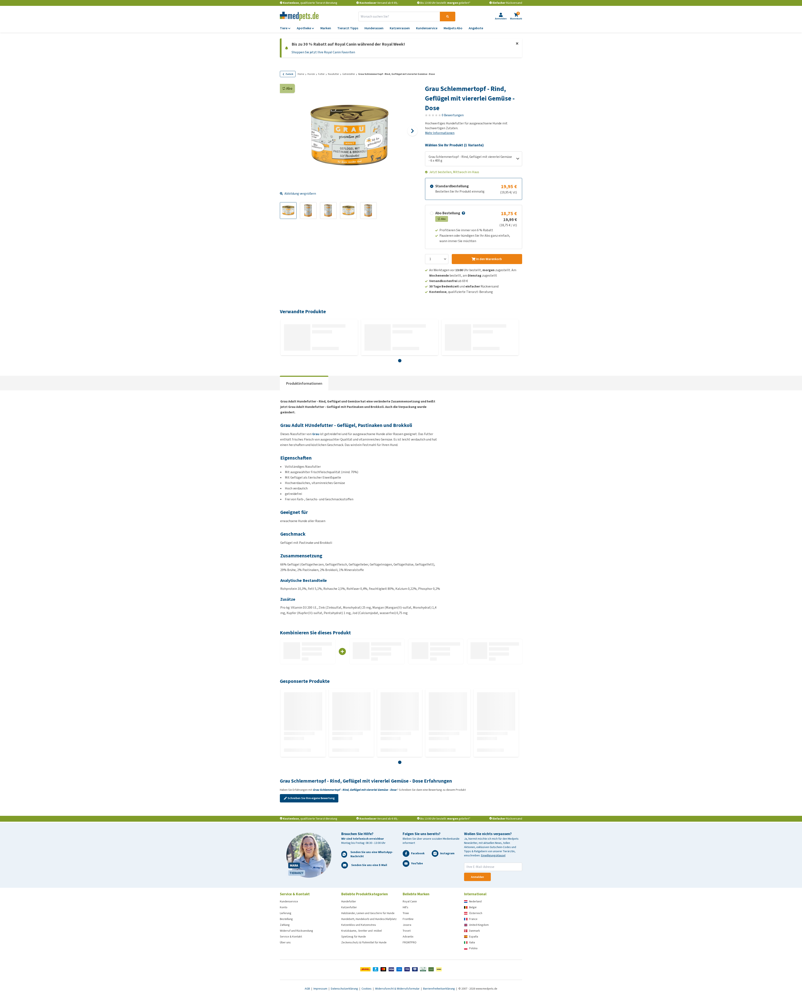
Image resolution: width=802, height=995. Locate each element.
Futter (321, 74)
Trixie (406, 913)
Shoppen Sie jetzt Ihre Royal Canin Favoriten (323, 52)
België (473, 907)
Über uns (285, 942)
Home (301, 74)
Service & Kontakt (291, 937)
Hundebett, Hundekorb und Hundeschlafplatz (369, 919)
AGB (308, 989)
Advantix (408, 937)
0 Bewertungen (453, 115)
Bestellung (286, 919)
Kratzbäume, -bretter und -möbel (361, 931)
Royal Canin (410, 901)
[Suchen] (447, 16)
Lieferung (285, 913)
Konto (283, 907)
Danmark (474, 931)
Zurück (289, 74)
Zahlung (285, 925)
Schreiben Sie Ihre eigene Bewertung (311, 798)
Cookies (367, 989)
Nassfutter (333, 74)
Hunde (311, 74)
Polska (473, 948)
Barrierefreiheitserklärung (439, 989)
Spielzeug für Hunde (353, 937)
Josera (407, 925)
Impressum (320, 989)
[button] (463, 213)
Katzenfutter (349, 907)
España (473, 937)
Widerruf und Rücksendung (296, 931)
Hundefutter (348, 901)
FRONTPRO (409, 942)
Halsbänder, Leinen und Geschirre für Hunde (368, 913)
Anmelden (477, 877)
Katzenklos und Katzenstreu (358, 925)
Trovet (407, 931)
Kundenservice (289, 901)
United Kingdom (479, 925)
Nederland (475, 901)
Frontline (408, 919)
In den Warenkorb (489, 259)
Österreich (475, 913)
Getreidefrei (348, 74)
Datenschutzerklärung (345, 989)
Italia (472, 942)
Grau (315, 434)
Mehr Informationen (439, 133)
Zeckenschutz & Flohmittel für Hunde (364, 942)
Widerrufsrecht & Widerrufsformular (397, 989)
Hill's (405, 907)
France (473, 919)
